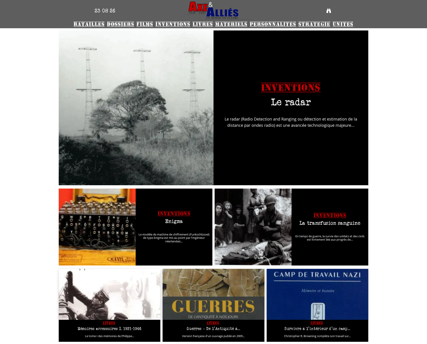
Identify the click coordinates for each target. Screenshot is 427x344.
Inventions (290, 88)
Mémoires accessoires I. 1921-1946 (109, 328)
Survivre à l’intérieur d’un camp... (317, 328)
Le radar (291, 102)
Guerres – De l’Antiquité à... (213, 328)
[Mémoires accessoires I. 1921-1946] (109, 294)
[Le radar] (136, 107)
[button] (328, 10)
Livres (109, 323)
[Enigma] (97, 227)
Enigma (174, 221)
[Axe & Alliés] (217, 10)
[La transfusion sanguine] (253, 227)
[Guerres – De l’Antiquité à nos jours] (213, 294)
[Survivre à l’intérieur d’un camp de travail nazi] (317, 294)
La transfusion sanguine (330, 223)
